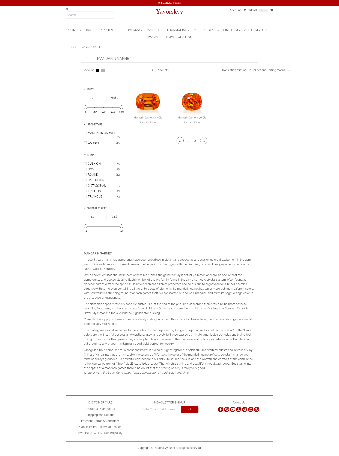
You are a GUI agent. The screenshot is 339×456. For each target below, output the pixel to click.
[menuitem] (75, 30)
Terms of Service (110, 427)
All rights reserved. (189, 447)
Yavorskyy (169, 11)
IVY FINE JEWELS (90, 433)
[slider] (85, 107)
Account (235, 10)
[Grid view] (98, 70)
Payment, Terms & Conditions (100, 421)
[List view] (103, 70)
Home (73, 47)
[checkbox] (104, 135)
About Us (92, 409)
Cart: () (252, 10)
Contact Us (107, 409)
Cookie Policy (88, 427)
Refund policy (113, 433)
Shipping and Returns (100, 415)
